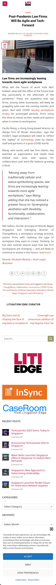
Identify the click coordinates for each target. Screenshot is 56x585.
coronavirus (34, 287)
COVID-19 (44, 287)
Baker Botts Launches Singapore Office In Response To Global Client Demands (31, 458)
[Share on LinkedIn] (38, 273)
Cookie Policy (21, 579)
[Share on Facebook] (17, 273)
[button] (51, 529)
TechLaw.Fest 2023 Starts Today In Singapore (30, 432)
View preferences (28, 572)
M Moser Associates (27, 290)
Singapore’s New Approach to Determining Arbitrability (28, 472)
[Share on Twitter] (22, 273)
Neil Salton (41, 290)
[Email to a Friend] (28, 273)
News (28, 13)
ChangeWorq (9, 287)
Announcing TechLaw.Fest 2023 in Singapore (30, 444)
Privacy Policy (33, 579)
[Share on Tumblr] (44, 273)
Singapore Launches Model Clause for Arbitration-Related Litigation (30, 484)
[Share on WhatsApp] (11, 273)
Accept (28, 556)
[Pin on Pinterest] (33, 273)
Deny (28, 564)
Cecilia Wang (46, 284)
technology (27, 139)
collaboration (22, 287)
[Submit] (51, 339)
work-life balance (35, 293)
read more (45, 252)
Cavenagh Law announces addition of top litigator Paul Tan (41, 319)
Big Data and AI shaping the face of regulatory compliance (15, 319)
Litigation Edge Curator (36, 34)
